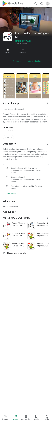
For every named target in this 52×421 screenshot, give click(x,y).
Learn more (15, 170)
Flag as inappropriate (14, 253)
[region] (26, 51)
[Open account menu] (48, 4)
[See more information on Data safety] (47, 144)
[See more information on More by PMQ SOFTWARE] (47, 218)
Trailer (25, 21)
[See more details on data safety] (12, 194)
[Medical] (8, 137)
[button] (11, 52)
